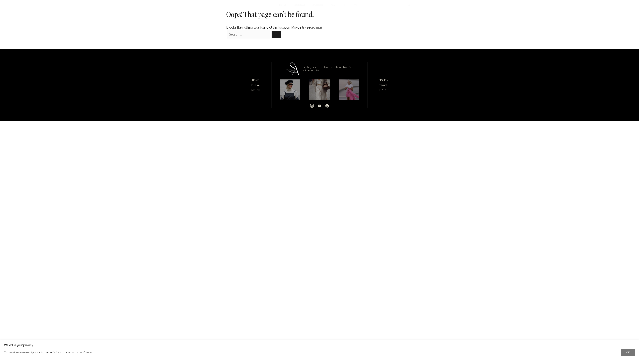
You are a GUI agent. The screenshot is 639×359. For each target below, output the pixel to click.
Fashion (383, 80)
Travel (383, 85)
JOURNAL (299, 5)
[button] (409, 5)
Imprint (255, 90)
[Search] (276, 34)
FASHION (317, 5)
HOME (283, 5)
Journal (255, 85)
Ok (628, 352)
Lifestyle (383, 90)
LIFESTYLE (352, 5)
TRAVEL (333, 5)
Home (255, 80)
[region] (319, 349)
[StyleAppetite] (229, 5)
